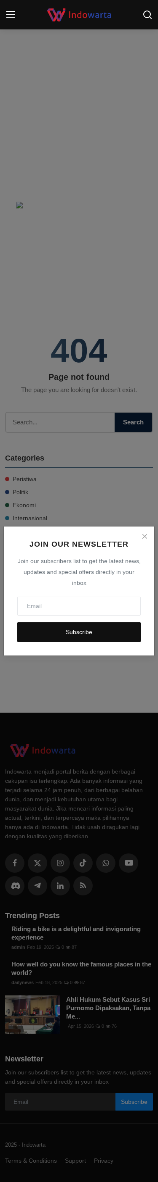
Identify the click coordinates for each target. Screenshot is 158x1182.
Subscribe (79, 632)
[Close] (144, 536)
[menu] (10, 14)
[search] (147, 14)
